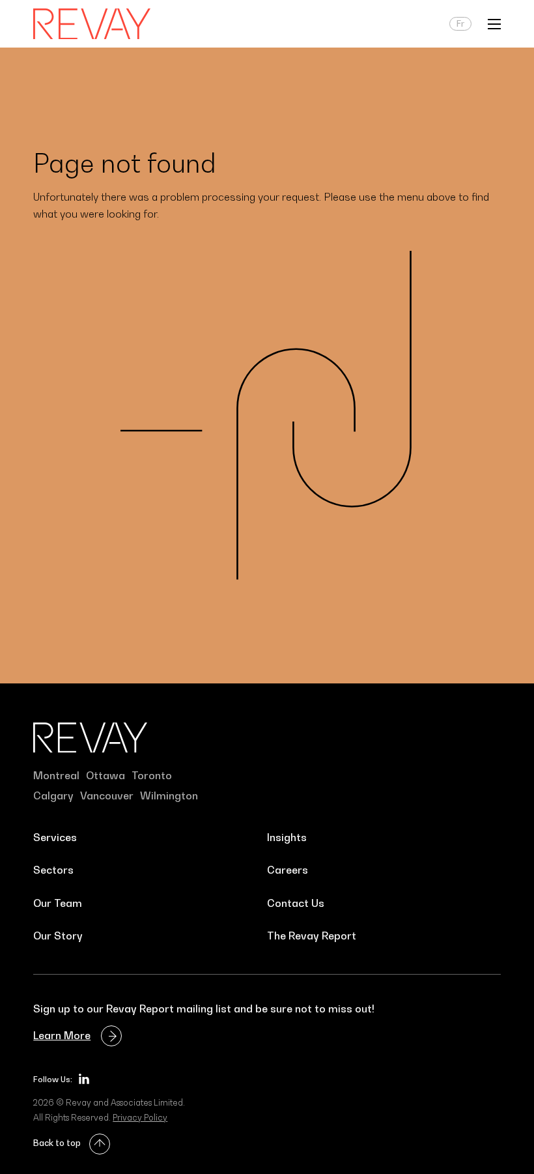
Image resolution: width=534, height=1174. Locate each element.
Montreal (56, 775)
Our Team (57, 902)
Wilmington (169, 795)
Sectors (53, 869)
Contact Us (295, 902)
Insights (287, 837)
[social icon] (84, 1079)
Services (55, 837)
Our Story (58, 935)
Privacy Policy (140, 1117)
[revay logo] (91, 24)
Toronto (152, 775)
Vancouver (107, 795)
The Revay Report (311, 935)
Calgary (53, 795)
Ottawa (105, 775)
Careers (287, 869)
